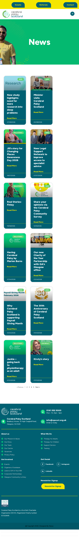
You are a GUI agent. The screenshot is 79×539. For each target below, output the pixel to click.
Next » (37, 387)
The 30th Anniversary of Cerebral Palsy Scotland (41, 311)
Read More (12, 118)
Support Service (50, 445)
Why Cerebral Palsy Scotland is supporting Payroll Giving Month (15, 314)
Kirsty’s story (41, 359)
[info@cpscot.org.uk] (43, 421)
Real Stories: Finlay (14, 203)
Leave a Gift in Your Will (13, 471)
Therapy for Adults (51, 439)
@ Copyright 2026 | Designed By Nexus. (39, 526)
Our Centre (8, 448)
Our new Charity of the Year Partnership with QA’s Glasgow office (40, 261)
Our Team (8, 445)
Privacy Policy (9, 455)
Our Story (8, 442)
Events (7, 464)
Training (46, 448)
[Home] (21, 14)
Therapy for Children (51, 442)
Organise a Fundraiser (12, 467)
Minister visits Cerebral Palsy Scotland (39, 100)
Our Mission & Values (12, 439)
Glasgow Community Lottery (15, 477)
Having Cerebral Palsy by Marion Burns (14, 257)
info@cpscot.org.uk (56, 420)
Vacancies (8, 451)
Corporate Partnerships (13, 474)
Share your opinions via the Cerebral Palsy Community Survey (41, 209)
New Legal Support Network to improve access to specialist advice (40, 157)
